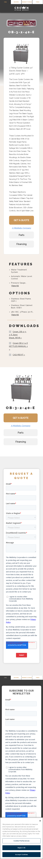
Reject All (21, 848)
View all (15, 286)
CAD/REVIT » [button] (19, 355)
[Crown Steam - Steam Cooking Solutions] (21, 8)
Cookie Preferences (21, 841)
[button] (3, 8)
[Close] (40, 820)
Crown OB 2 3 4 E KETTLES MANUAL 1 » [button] (18, 346)
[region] (21, 838)
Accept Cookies (21, 854)
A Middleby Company (21, 228)
